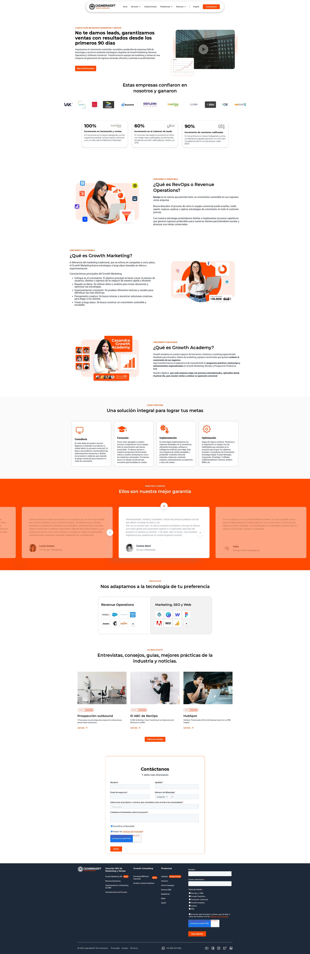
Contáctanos (211, 7)
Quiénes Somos (150, 7)
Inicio (125, 7)
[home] (102, 7)
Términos (134, 948)
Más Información (85, 68)
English (196, 7)
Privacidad (115, 948)
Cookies (124, 948)
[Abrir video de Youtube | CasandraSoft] (203, 49)
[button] (136, 6)
